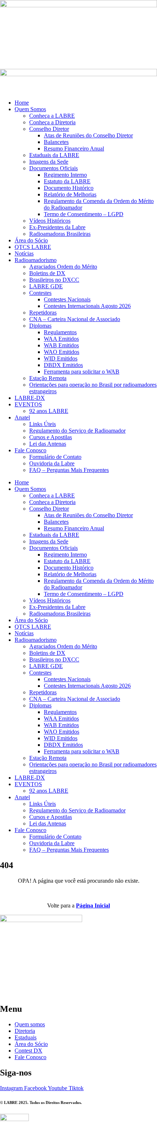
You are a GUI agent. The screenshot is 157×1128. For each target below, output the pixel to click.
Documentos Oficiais (53, 168)
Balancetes (56, 142)
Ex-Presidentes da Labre (57, 227)
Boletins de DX (47, 273)
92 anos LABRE (48, 411)
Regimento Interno (65, 175)
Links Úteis (42, 424)
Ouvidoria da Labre (51, 463)
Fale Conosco (30, 450)
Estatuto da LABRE (67, 181)
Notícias (24, 253)
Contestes (40, 293)
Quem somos (30, 1024)
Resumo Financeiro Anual (74, 148)
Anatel (22, 417)
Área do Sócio (31, 240)
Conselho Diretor (49, 129)
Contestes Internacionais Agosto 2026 (87, 306)
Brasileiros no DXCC (54, 280)
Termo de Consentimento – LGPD (83, 214)
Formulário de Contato (55, 457)
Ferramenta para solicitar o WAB (81, 371)
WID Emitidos (60, 358)
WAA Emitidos (61, 339)
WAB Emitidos (61, 345)
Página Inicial (93, 905)
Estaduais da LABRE (54, 155)
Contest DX (28, 1050)
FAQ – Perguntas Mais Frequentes (69, 470)
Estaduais (26, 1037)
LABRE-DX (30, 398)
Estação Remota (47, 378)
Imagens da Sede (48, 162)
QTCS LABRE (33, 247)
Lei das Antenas (47, 444)
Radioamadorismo (36, 260)
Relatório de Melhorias (70, 194)
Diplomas (40, 326)
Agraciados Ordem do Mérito (63, 267)
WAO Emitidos (61, 352)
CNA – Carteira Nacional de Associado (74, 319)
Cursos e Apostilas (50, 437)
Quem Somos (30, 109)
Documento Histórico (68, 188)
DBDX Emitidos (63, 365)
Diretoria (25, 1031)
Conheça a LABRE (52, 116)
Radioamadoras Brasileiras (60, 234)
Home (22, 102)
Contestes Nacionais (67, 299)
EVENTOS (28, 404)
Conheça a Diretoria (52, 122)
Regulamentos (60, 332)
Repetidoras (43, 312)
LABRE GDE (46, 286)
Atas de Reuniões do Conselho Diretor (88, 135)
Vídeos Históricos (49, 221)
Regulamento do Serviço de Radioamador (77, 431)
